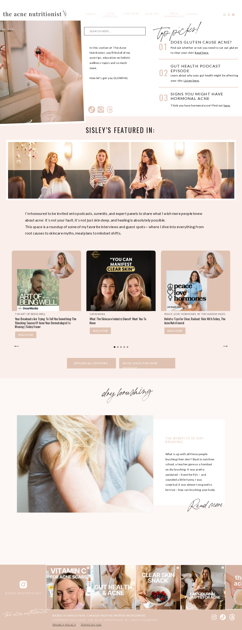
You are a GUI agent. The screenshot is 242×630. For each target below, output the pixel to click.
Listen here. (191, 80)
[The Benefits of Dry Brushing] (85, 464)
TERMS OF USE (91, 624)
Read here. (202, 53)
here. (227, 105)
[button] (114, 347)
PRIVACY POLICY (64, 624)
